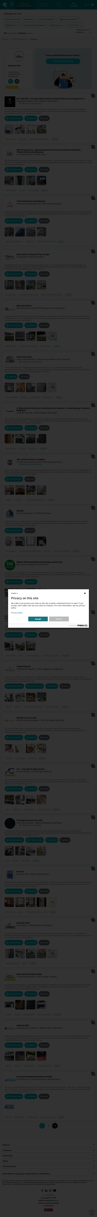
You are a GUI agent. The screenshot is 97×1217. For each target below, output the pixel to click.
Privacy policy (17, 613)
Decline (59, 619)
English (13, 593)
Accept (38, 619)
